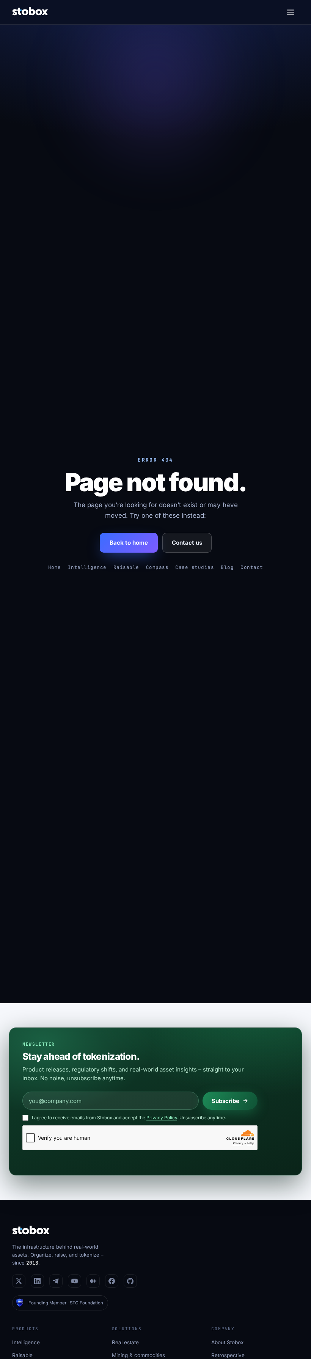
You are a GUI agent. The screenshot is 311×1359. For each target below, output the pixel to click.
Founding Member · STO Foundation (65, 1303)
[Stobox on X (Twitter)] (18, 1281)
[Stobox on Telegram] (56, 1281)
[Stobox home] (30, 12)
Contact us (187, 542)
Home (54, 567)
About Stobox (227, 1342)
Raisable (126, 567)
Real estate (125, 1342)
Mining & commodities (138, 1355)
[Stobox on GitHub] (130, 1281)
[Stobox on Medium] (93, 1281)
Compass (157, 567)
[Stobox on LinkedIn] (37, 1281)
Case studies (194, 567)
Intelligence (87, 567)
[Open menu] (290, 12)
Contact (251, 567)
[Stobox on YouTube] (74, 1281)
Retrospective (228, 1355)
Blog (227, 567)
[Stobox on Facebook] (111, 1281)
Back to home (129, 542)
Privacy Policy (161, 1117)
